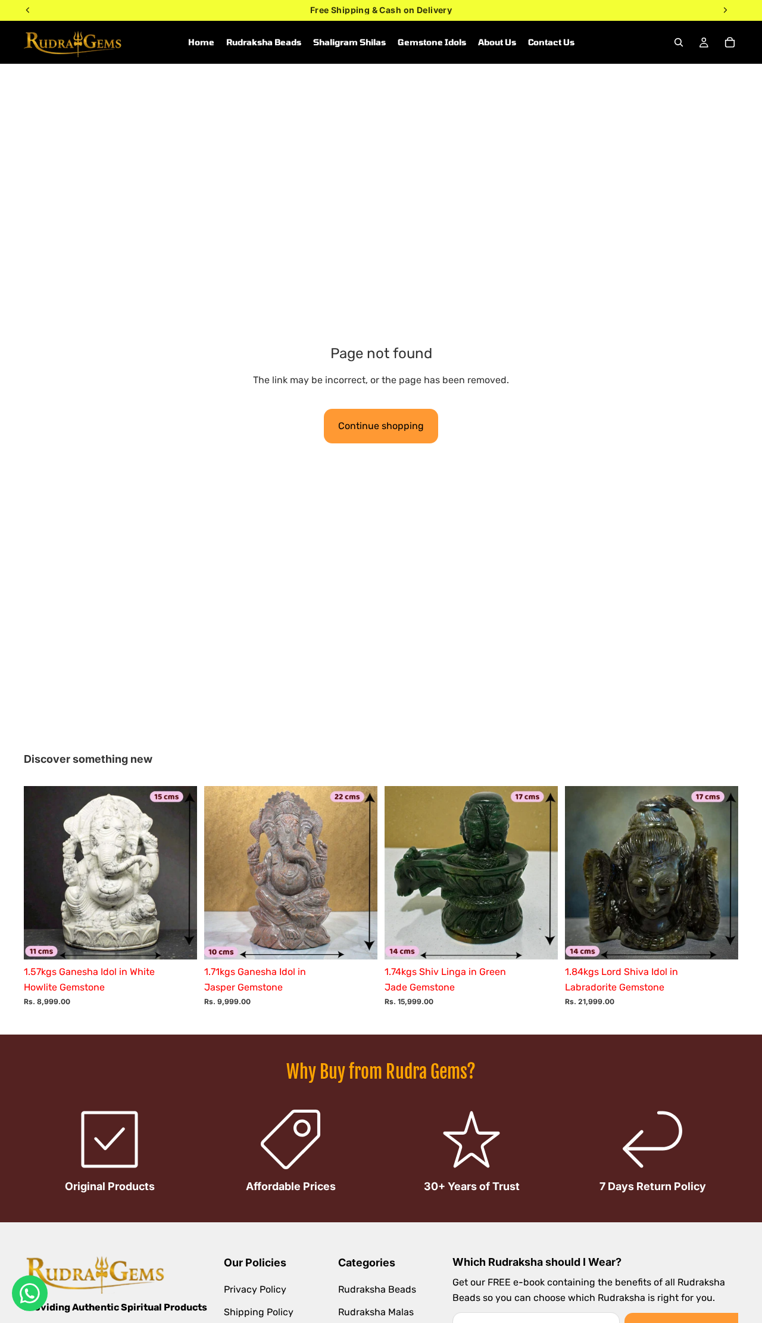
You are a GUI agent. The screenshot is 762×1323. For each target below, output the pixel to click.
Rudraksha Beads (377, 1290)
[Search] (679, 42)
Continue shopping (381, 425)
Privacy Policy (255, 1290)
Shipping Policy (258, 1312)
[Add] (178, 941)
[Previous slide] (42, 873)
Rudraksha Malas (376, 1312)
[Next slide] (179, 873)
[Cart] (730, 42)
